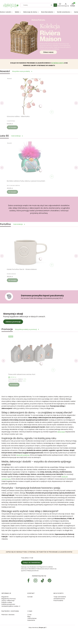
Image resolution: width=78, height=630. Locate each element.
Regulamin (5, 597)
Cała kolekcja (16, 136)
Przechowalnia (58, 600)
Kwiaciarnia (31, 620)
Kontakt (30, 597)
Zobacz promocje (13, 321)
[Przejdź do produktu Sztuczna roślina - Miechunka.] (30, 96)
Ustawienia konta (59, 599)
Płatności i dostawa (8, 615)
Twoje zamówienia (60, 597)
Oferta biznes (32, 618)
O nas (29, 615)
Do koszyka (12, 127)
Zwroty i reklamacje (8, 600)
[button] (55, 5)
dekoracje (61, 432)
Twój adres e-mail (27, 558)
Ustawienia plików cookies (10, 606)
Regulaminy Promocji (9, 599)
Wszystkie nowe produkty (21, 71)
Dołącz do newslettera (31, 562)
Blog (28, 616)
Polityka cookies (7, 602)
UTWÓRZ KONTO (58, 63)
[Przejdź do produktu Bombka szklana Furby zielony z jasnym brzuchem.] (30, 160)
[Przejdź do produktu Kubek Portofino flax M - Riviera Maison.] (30, 249)
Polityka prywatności (8, 604)
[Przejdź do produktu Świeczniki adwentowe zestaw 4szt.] (32, 354)
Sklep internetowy (37, 627)
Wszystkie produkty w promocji (26, 329)
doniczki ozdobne (22, 455)
